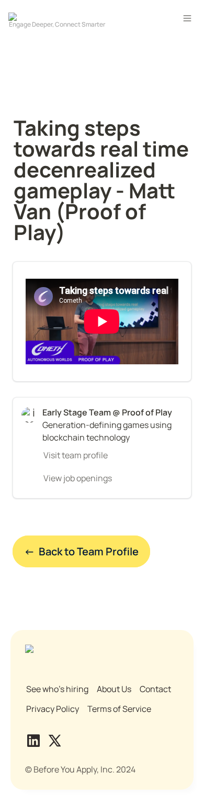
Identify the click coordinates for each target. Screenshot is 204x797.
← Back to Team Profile (81, 551)
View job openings (77, 478)
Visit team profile (75, 455)
